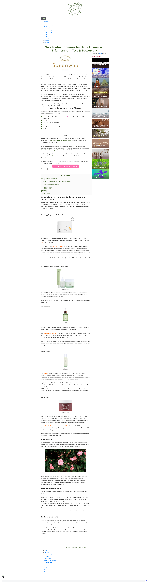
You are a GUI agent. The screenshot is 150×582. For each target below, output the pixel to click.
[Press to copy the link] (146, 580)
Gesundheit (47, 29)
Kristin (100, 53)
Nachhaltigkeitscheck (46, 192)
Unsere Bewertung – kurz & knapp (49, 178)
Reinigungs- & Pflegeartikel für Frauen (51, 184)
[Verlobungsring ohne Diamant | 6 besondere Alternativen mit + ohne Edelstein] (100, 147)
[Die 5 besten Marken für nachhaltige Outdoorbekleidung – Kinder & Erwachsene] (100, 87)
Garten (48, 35)
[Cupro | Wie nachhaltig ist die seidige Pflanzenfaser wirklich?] (100, 178)
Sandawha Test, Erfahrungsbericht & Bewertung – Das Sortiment (56, 181)
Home (46, 21)
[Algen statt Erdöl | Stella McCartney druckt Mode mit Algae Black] (100, 66)
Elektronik (49, 33)
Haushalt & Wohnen (50, 31)
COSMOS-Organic (57, 246)
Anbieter (84, 547)
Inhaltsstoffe (44, 190)
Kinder (48, 37)
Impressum (73, 547)
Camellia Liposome (48, 187)
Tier (47, 39)
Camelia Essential (48, 185)
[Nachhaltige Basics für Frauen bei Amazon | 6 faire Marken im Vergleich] (100, 168)
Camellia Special (47, 188)
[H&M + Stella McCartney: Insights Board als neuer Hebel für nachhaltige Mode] (100, 107)
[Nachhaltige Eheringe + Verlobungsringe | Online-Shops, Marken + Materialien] (100, 137)
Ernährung (47, 27)
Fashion (46, 23)
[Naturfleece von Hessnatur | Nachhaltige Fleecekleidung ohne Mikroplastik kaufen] (100, 97)
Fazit (44, 179)
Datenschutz (79, 547)
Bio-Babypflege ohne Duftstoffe (49, 183)
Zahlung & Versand (45, 193)
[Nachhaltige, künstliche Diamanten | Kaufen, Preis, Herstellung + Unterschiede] (100, 117)
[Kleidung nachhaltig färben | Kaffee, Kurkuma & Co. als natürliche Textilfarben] (100, 76)
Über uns (46, 42)
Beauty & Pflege (48, 25)
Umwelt (46, 40)
